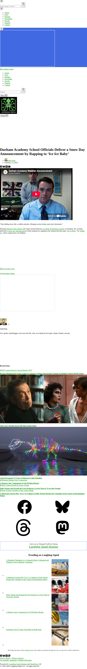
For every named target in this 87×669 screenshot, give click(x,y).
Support (7, 83)
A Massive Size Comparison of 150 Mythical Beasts (19, 483)
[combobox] (10, 92)
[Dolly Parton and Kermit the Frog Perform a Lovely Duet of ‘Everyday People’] (14, 485)
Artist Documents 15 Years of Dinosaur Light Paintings (21, 478)
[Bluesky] (4, 167)
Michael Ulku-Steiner (14, 229)
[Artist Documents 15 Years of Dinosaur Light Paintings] (43, 475)
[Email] (9, 167)
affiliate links (29, 650)
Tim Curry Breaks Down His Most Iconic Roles (18, 426)
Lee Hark (45, 229)
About (7, 73)
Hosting (7, 77)
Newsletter (8, 79)
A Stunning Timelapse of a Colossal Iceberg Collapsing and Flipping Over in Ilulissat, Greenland (27, 561)
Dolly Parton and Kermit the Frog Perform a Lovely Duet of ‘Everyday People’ (30, 488)
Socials (7, 81)
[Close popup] (1, 29)
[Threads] (6, 167)
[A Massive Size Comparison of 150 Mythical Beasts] (13, 480)
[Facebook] (1, 167)
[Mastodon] (62, 535)
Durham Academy (58, 229)
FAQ (6, 75)
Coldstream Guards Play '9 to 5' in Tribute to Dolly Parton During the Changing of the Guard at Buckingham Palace (27, 579)
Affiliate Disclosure (25, 660)
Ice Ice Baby (71, 231)
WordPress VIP (35, 664)
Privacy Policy (5, 658)
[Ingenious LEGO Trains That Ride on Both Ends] (60, 645)
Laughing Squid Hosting (43, 546)
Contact (7, 85)
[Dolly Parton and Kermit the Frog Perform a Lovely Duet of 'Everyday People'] (60, 610)
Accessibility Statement (8, 660)
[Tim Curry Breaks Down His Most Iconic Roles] (43, 423)
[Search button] (23, 90)
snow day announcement (17, 231)
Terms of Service (18, 658)
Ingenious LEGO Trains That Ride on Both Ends (23, 630)
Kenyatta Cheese (9, 273)
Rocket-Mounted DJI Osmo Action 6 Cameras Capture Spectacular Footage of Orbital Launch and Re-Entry (42, 373)
